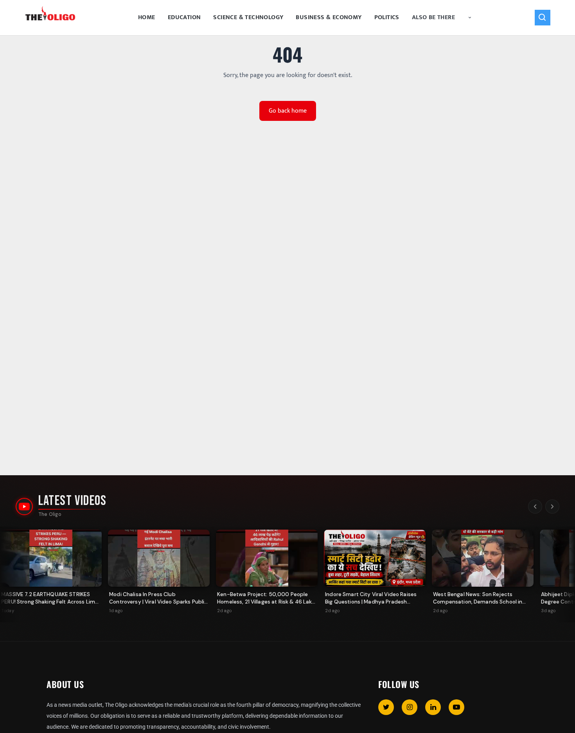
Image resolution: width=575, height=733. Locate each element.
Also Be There (433, 17)
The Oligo (49, 514)
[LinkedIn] (433, 707)
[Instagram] (409, 707)
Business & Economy (328, 17)
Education (184, 17)
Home (146, 17)
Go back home (288, 111)
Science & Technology (248, 17)
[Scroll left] (535, 506)
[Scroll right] (552, 506)
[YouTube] (456, 707)
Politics (386, 17)
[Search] (542, 17)
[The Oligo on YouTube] (24, 506)
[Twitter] (386, 707)
